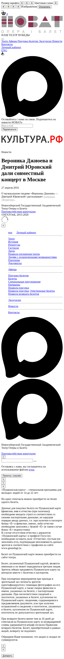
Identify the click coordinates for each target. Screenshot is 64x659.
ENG (4, 50)
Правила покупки (18, 287)
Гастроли (13, 247)
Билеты (12, 278)
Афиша (13, 41)
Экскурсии (45, 41)
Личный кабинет (11, 47)
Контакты (7, 44)
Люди (11, 251)
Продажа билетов (28, 41)
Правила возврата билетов (23, 293)
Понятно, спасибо (12, 475)
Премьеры (14, 284)
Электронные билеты (42, 290)
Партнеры (14, 260)
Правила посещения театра (24, 254)
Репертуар (14, 244)
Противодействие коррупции (18, 211)
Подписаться (9, 129)
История (13, 241)
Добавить (7, 656)
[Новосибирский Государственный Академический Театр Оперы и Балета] (32, 32)
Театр (5, 41)
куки (31, 469)
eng (10, 232)
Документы (15, 263)
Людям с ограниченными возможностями (32, 257)
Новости (57, 41)
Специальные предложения (24, 281)
